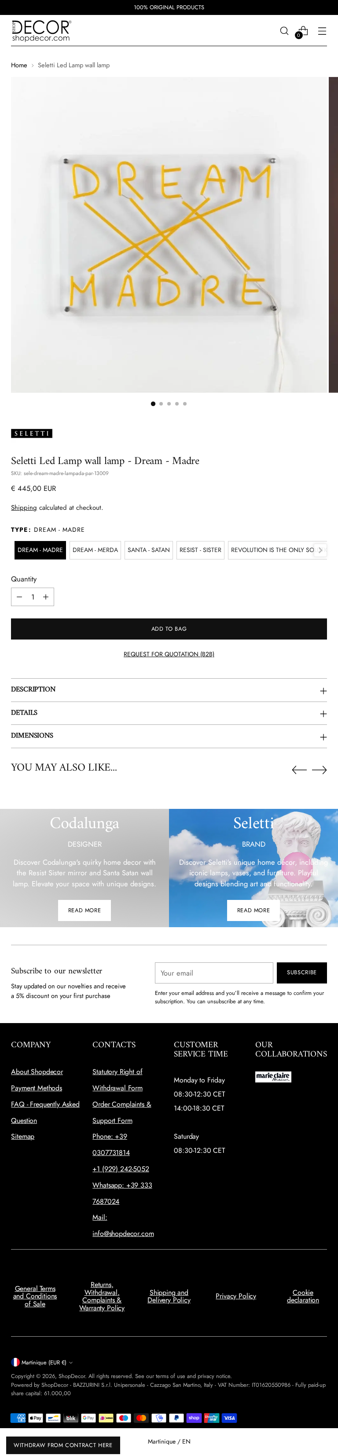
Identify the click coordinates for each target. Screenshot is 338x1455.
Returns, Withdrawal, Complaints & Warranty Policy (102, 1296)
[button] (153, 404)
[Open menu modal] (322, 31)
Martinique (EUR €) (44, 1362)
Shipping (24, 507)
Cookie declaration (303, 1296)
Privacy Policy (236, 1296)
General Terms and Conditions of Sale (35, 1296)
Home (19, 64)
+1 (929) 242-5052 (120, 1169)
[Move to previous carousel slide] (299, 770)
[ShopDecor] (42, 30)
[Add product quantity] (46, 597)
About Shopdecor (37, 1072)
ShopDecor (72, 1376)
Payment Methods (36, 1088)
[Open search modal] (285, 31)
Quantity (24, 579)
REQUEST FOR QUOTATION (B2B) (169, 654)
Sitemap (22, 1136)
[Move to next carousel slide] (319, 769)
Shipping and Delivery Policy (169, 1296)
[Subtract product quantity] (19, 597)
